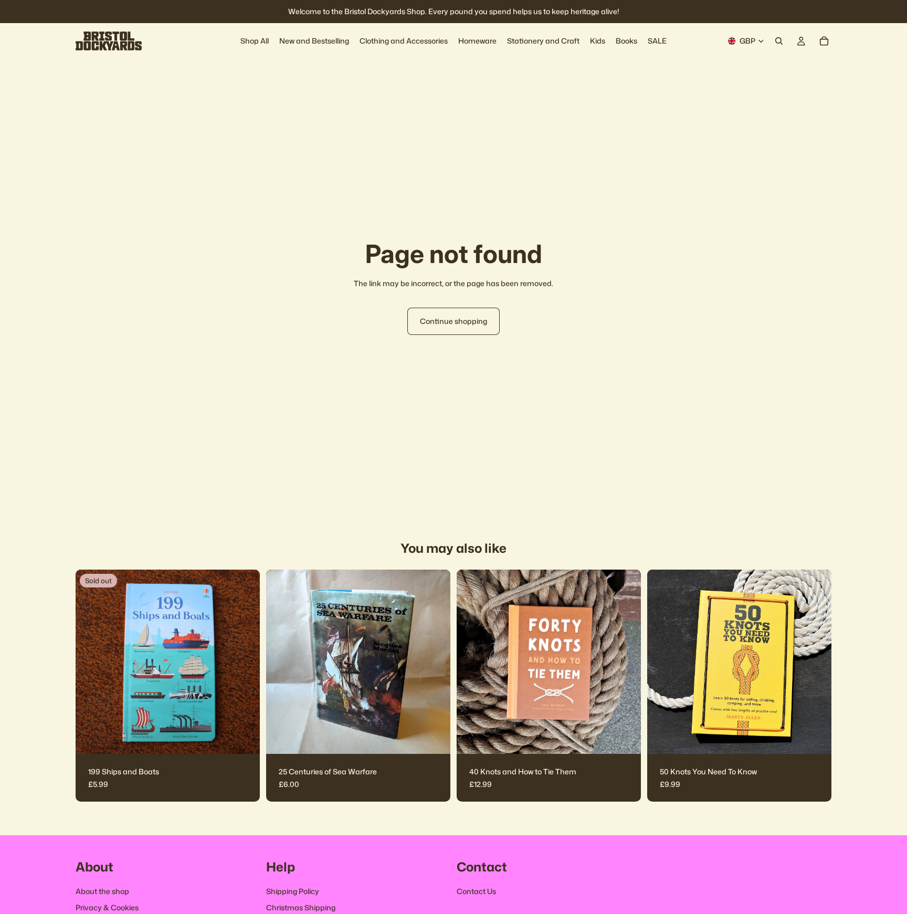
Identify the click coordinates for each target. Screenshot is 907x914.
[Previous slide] (282, 662)
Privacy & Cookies (107, 908)
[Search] (778, 40)
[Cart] (824, 40)
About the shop (102, 891)
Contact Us (476, 891)
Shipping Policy (292, 891)
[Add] (434, 737)
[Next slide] (434, 662)
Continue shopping (453, 321)
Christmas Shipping (300, 908)
